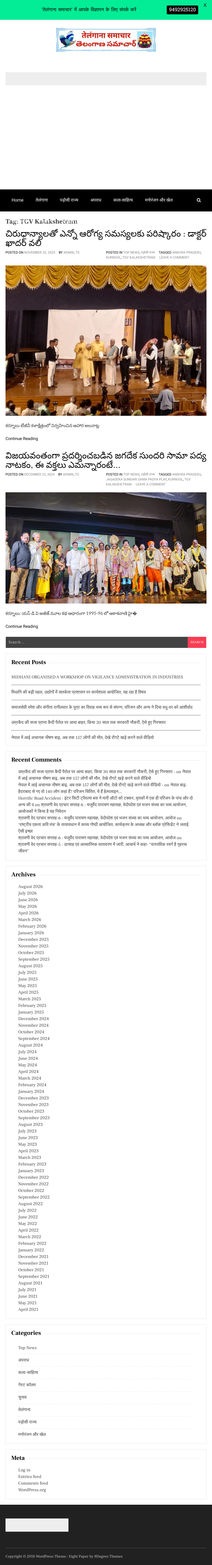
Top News (131, 252)
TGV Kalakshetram (138, 257)
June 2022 (28, 1217)
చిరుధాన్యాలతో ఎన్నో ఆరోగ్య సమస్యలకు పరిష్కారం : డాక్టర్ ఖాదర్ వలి (106, 238)
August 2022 (30, 1204)
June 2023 (28, 1138)
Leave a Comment (174, 257)
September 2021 (33, 1276)
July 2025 (27, 973)
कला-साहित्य (123, 200)
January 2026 (31, 933)
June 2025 (28, 979)
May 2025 (27, 986)
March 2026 (29, 920)
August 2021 (30, 1283)
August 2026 (30, 887)
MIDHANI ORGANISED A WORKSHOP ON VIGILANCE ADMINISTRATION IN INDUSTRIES (97, 677)
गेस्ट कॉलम (20, 221)
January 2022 (31, 1250)
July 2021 (27, 1290)
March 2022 (29, 1237)
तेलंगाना (42, 200)
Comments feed (33, 1483)
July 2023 (27, 1131)
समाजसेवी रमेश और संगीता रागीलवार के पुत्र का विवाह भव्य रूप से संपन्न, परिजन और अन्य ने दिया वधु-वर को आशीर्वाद (101, 707)
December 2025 (33, 939)
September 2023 (34, 1118)
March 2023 (29, 1158)
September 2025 (34, 959)
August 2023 (30, 1124)
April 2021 (28, 1310)
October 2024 (31, 1032)
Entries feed (29, 1477)
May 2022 (27, 1224)
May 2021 (27, 1303)
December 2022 (33, 1177)
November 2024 (33, 1025)
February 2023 (32, 1164)
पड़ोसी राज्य (69, 200)
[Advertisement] (106, 148)
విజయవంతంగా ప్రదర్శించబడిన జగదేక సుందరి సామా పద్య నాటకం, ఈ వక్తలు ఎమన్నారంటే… (106, 460)
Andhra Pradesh (186, 252)
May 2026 (27, 906)
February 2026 (32, 926)
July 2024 (27, 1052)
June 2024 (28, 1058)
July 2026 (27, 893)
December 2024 (33, 1019)
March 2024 (29, 1078)
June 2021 (28, 1296)
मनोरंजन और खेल (159, 200)
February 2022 (32, 1243)
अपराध (96, 200)
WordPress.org (32, 1490)
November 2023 (33, 1105)
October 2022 (31, 1191)
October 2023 (31, 1111)
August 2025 (30, 966)
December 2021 (33, 1257)
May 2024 (27, 1065)
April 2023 (28, 1151)
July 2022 (27, 1210)
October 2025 (31, 953)
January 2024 (31, 1091)
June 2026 (28, 900)
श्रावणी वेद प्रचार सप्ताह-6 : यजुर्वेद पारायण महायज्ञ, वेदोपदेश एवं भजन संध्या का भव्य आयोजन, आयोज (97, 818)
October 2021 (31, 1270)
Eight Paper (79, 1556)
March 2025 (29, 999)
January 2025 (31, 1012)
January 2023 (31, 1171)
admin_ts (71, 252)
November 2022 (33, 1184)
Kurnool (113, 257)
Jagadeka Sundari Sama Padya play (136, 479)
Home (17, 200)
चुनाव (45, 221)
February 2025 (32, 1006)
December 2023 (33, 1098)
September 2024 (34, 1039)
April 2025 (28, 992)
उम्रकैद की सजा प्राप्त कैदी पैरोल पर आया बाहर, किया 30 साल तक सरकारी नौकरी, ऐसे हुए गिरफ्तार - (96, 772)
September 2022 (34, 1197)
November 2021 (33, 1263)
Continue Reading (22, 438)
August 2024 (30, 1045)
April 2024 (28, 1072)
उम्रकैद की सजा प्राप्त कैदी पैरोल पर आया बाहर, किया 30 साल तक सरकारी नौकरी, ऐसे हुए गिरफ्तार (88, 723)
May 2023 (27, 1144)
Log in (24, 1470)
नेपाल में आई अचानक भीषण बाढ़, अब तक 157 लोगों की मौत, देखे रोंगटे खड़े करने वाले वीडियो (82, 738)
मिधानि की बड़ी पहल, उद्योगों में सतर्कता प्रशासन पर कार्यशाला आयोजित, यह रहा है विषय (78, 692)
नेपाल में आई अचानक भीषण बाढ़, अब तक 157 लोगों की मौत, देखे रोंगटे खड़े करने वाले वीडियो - (90, 785)
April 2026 (28, 913)
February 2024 (32, 1085)
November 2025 (33, 946)
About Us (71, 221)
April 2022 (28, 1230)
